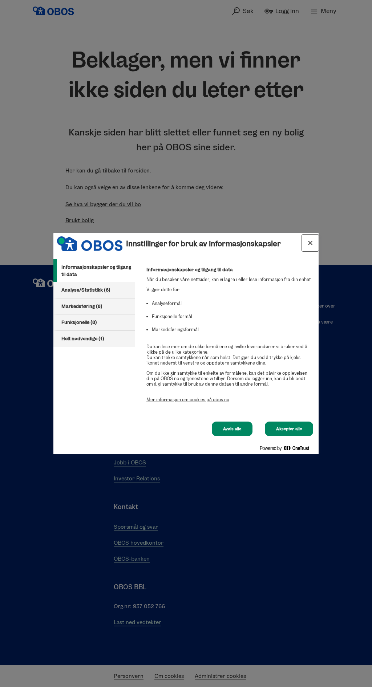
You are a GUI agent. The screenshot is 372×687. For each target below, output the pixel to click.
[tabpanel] (229, 339)
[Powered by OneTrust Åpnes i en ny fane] (287, 449)
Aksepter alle (289, 428)
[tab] (94, 270)
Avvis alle (232, 428)
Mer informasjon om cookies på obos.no (187, 399)
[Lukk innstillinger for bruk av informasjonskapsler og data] (310, 243)
